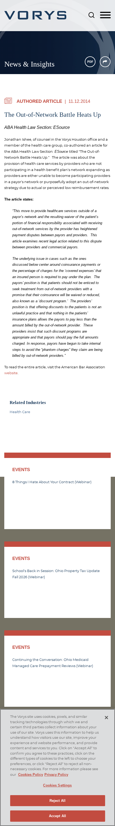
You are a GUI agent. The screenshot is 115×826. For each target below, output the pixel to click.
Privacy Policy (56, 775)
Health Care (20, 412)
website (11, 373)
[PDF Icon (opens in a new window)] (90, 61)
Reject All (57, 801)
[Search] (91, 15)
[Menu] (105, 15)
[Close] (106, 717)
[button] (105, 61)
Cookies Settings (57, 785)
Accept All (57, 816)
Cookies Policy (30, 775)
